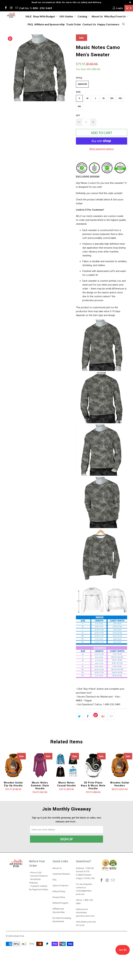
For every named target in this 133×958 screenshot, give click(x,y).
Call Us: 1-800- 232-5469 (35, 8)
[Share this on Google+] (102, 716)
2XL (112, 98)
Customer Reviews (61, 874)
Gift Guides (66, 16)
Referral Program (60, 903)
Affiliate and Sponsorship (49, 24)
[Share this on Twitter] (79, 716)
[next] (69, 67)
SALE (28, 16)
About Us (97, 16)
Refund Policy (59, 891)
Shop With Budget (44, 16)
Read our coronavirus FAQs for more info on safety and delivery (66, 2)
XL (104, 98)
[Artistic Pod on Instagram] (11, 8)
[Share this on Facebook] (87, 716)
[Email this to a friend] (111, 716)
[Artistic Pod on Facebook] (5, 8)
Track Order (73, 24)
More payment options (102, 148)
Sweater (82, 84)
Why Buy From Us (115, 16)
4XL (79, 106)
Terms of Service (60, 885)
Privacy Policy (59, 897)
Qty (78, 115)
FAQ (30, 24)
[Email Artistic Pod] (16, 8)
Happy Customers (108, 24)
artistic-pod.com (88, 922)
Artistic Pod (18, 936)
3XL (120, 98)
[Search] (124, 24)
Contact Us (89, 24)
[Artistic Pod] (10, 15)
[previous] (9, 67)
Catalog (82, 16)
